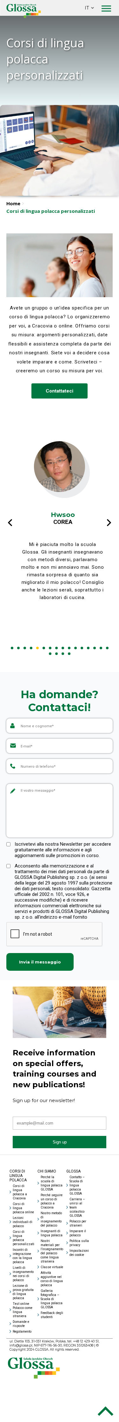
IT (87, 8)
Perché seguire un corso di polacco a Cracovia (52, 1201)
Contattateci (59, 391)
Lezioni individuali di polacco (22, 1222)
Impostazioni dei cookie (79, 1253)
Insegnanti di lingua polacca (52, 1233)
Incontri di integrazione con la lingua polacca (22, 1256)
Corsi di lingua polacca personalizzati (23, 1238)
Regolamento (22, 1331)
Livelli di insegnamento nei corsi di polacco (23, 1274)
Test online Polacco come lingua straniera (22, 1310)
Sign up (60, 1142)
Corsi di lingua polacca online (23, 1208)
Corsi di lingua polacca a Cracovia (20, 1192)
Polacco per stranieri (77, 1223)
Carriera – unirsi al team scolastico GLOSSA (77, 1207)
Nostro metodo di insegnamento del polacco (51, 1219)
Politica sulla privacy (79, 1243)
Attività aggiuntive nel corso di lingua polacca (52, 1279)
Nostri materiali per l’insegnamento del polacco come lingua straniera (52, 1251)
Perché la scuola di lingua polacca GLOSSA (52, 1183)
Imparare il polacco (77, 1233)
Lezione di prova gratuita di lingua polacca (23, 1292)
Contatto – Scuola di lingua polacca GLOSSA (77, 1185)
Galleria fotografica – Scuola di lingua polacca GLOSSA (52, 1299)
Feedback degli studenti (52, 1315)
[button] (12, 648)
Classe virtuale (52, 1267)
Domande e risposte (21, 1324)
